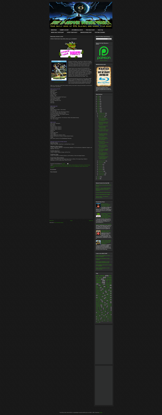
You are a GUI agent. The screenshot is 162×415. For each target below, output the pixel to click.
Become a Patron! (103, 60)
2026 (98, 96)
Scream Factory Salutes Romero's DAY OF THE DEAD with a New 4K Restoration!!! (106, 242)
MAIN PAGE (54, 30)
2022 (98, 103)
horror (100, 284)
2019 (98, 108)
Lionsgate (107, 293)
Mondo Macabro (99, 302)
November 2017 (101, 115)
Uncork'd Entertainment (101, 303)
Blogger (100, 412)
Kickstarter (105, 312)
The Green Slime (65, 166)
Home (71, 220)
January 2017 (101, 174)
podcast (97, 315)
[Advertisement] (71, 210)
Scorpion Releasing (108, 296)
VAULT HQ (100, 30)
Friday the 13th (99, 308)
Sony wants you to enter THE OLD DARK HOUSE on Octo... (103, 127)
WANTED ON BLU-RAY (86, 32)
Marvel (104, 300)
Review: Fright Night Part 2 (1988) (103, 194)
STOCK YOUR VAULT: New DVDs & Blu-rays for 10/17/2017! (103, 138)
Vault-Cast (108, 314)
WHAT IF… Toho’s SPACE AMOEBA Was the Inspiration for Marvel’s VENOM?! (103, 189)
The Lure (70, 166)
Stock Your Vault (59, 166)
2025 (98, 97)
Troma (108, 302)
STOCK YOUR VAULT (72, 32)
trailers (108, 291)
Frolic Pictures (99, 309)
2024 (98, 99)
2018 (98, 110)
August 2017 (101, 162)
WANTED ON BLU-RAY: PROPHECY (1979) (106, 231)
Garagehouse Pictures (100, 311)
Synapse (104, 307)
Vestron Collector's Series (101, 294)
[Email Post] (67, 163)
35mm (109, 307)
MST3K (110, 294)
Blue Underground (106, 299)
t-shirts (102, 315)
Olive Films (98, 300)
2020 (98, 106)
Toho (104, 314)
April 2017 (100, 169)
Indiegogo (99, 312)
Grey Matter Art (99, 298)
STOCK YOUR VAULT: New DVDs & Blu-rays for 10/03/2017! (103, 154)
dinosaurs (98, 310)
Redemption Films (108, 315)
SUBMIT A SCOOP (64, 30)
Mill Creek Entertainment (104, 291)
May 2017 (100, 167)
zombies (107, 295)
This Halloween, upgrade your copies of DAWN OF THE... (103, 150)
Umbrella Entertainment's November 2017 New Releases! (103, 123)
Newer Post (51, 220)
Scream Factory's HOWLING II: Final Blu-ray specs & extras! (106, 204)
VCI (103, 304)
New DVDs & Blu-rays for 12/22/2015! (103, 224)
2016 (98, 176)
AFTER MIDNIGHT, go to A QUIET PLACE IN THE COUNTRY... (103, 157)
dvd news (98, 288)
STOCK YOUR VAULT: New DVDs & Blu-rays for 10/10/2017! (103, 146)
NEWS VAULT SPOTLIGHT (57, 32)
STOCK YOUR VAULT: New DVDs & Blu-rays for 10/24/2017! (103, 119)
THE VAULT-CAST (90, 30)
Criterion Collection (100, 292)
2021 (98, 104)
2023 (98, 101)
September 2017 (101, 161)
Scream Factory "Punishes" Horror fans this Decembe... (103, 142)
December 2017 (101, 113)
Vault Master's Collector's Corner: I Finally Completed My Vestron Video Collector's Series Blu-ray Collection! (106, 215)
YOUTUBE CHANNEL (100, 32)
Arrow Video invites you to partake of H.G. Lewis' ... (103, 130)
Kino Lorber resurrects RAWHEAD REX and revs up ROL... (102, 134)
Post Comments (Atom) (59, 222)
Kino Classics (98, 296)
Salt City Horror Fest (101, 316)
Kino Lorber (99, 286)
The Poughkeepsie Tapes (77, 166)
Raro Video (107, 309)
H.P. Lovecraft (109, 311)
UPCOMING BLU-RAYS (77, 30)
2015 (98, 178)
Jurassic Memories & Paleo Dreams (103, 192)
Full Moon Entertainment (107, 317)
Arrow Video (109, 282)
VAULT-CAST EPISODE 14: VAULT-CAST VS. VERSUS (103, 256)
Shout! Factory (105, 285)
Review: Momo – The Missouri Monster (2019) (102, 197)
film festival (106, 301)
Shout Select (52, 166)
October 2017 (101, 116)
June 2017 (100, 166)
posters (108, 297)
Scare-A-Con (99, 321)
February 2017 (101, 173)
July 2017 (100, 164)
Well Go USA (101, 295)
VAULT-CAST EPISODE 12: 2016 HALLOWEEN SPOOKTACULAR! (102, 262)
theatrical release (106, 310)
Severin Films (105, 287)
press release (100, 275)
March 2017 (101, 171)
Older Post (91, 220)
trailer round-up (101, 297)
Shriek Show (105, 321)
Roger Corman (107, 308)
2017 (98, 111)
